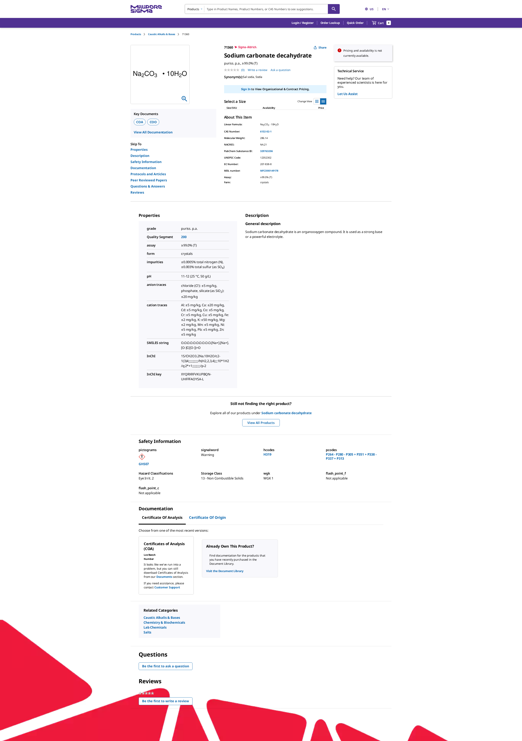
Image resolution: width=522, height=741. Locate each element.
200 (184, 237)
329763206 (266, 151)
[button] (302, 23)
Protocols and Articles (148, 174)
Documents (164, 577)
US (372, 9)
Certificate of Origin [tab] (207, 517)
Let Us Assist (347, 94)
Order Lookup (330, 23)
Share (322, 47)
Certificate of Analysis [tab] (162, 517)
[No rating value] (232, 70)
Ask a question (281, 70)
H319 (267, 454)
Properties (139, 149)
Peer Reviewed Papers (148, 180)
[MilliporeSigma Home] (146, 9)
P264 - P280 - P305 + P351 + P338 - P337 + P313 (351, 456)
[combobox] (262, 9)
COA (139, 122)
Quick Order (355, 23)
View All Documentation (153, 132)
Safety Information (145, 162)
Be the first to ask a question (165, 666)
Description (139, 155)
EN (384, 9)
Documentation (143, 168)
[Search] (334, 9)
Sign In (246, 89)
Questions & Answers (147, 186)
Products (135, 34)
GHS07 (144, 464)
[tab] (139, 34)
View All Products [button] (260, 422)
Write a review (257, 70)
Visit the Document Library (224, 571)
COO (153, 122)
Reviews (137, 192)
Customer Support (167, 587)
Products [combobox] (193, 9)
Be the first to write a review (167, 702)
